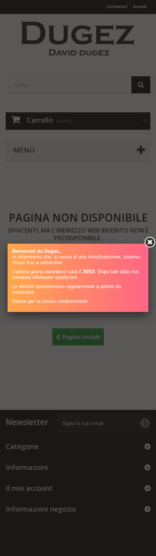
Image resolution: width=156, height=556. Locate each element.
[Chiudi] (150, 242)
